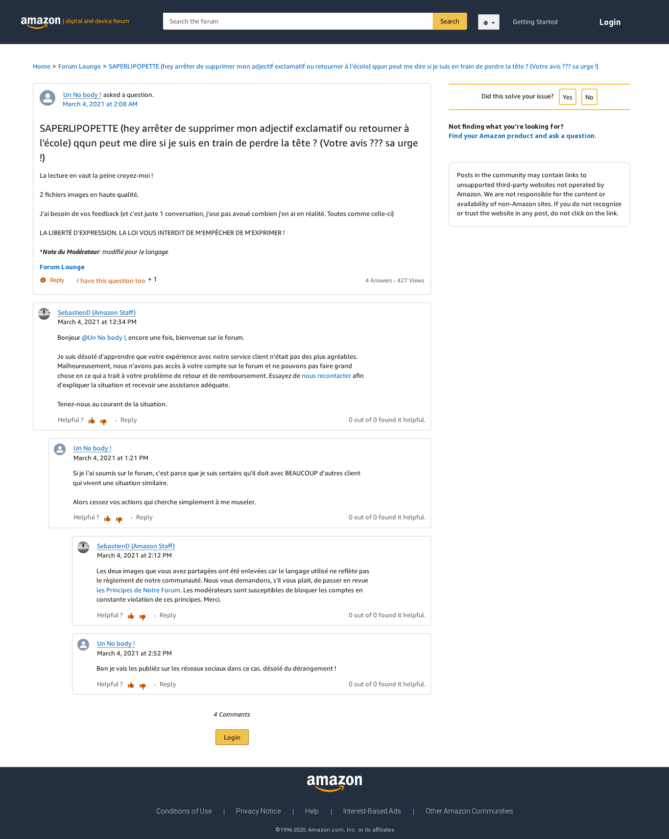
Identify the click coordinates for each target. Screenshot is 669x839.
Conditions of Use (184, 811)
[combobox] (315, 21)
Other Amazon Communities (469, 811)
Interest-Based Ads (372, 811)
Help (312, 811)
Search (449, 21)
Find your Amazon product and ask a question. (523, 136)
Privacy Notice (258, 811)
